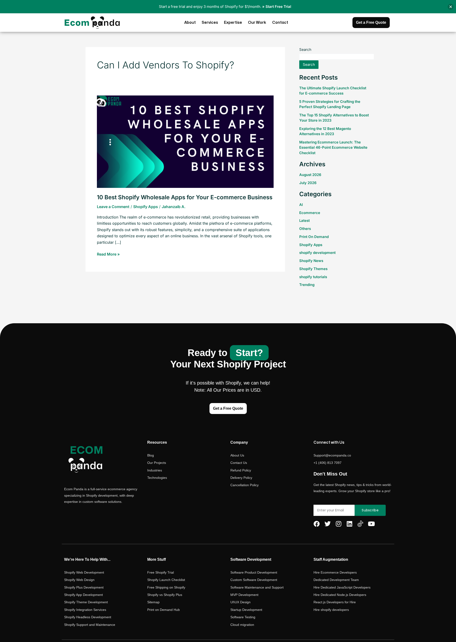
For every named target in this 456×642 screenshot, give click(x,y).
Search (305, 49)
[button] (451, 7)
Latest (304, 220)
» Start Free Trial (276, 6)
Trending (306, 284)
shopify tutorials (313, 277)
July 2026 (308, 183)
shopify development (317, 252)
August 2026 (310, 174)
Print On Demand (314, 236)
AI (301, 204)
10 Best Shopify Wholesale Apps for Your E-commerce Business (184, 197)
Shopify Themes (313, 268)
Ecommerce (309, 212)
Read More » (108, 254)
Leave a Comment (113, 206)
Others (305, 228)
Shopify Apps (145, 206)
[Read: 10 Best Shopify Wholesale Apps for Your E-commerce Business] (185, 141)
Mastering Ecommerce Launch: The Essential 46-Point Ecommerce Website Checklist (333, 147)
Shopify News (311, 260)
